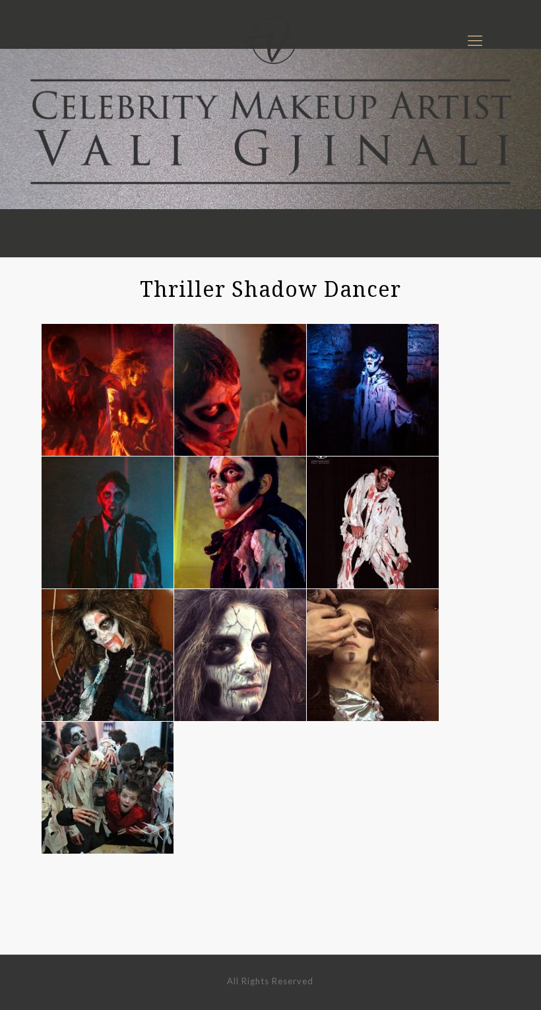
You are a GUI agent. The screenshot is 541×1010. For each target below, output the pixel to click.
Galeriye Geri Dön (270, 916)
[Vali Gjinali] (270, 40)
